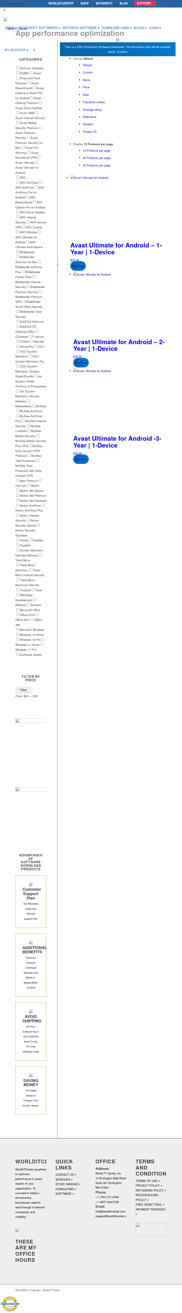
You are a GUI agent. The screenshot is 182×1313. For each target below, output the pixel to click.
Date (86, 95)
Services (62, 1179)
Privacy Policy (148, 1185)
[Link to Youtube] (175, 3)
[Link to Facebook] (161, 3)
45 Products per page (96, 165)
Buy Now (78, 266)
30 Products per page (96, 158)
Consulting (64, 1189)
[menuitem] (62, 3)
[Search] (32, 50)
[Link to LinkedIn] (168, 3)
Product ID (90, 131)
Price (86, 87)
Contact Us (64, 1174)
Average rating (92, 109)
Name (86, 80)
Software (63, 1193)
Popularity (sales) (94, 102)
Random (88, 124)
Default (87, 65)
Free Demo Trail (149, 1204)
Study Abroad (66, 1184)
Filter (23, 690)
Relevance (89, 117)
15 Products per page (96, 150)
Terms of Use (147, 1181)
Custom (88, 72)
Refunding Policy (150, 1190)
